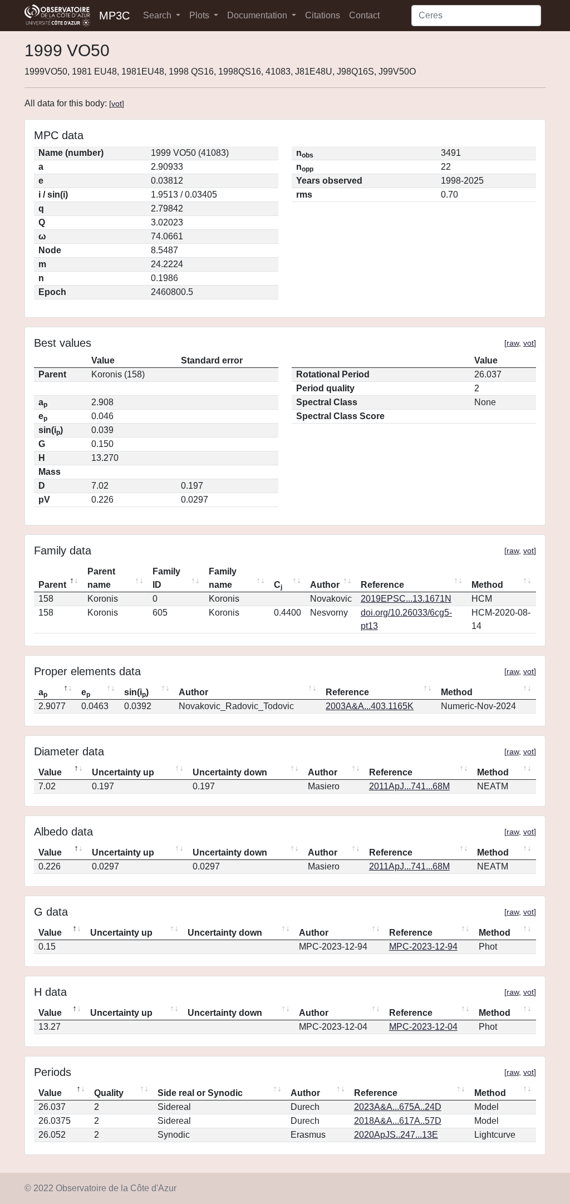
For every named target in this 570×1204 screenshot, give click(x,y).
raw (513, 342)
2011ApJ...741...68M (409, 786)
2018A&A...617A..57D (397, 1121)
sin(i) (136, 693)
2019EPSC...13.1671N (406, 598)
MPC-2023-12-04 (423, 1026)
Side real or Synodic (200, 1093)
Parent (52, 584)
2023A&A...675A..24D (397, 1107)
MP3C (114, 15)
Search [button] (158, 15)
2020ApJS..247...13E (396, 1134)
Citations (322, 15)
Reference (382, 584)
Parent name (101, 578)
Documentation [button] (258, 15)
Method (487, 584)
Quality (109, 1093)
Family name (223, 578)
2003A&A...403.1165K (370, 706)
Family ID (166, 578)
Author (325, 584)
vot (116, 103)
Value (50, 772)
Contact (364, 15)
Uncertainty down (230, 772)
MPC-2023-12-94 (423, 946)
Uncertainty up (123, 772)
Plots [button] (200, 15)
